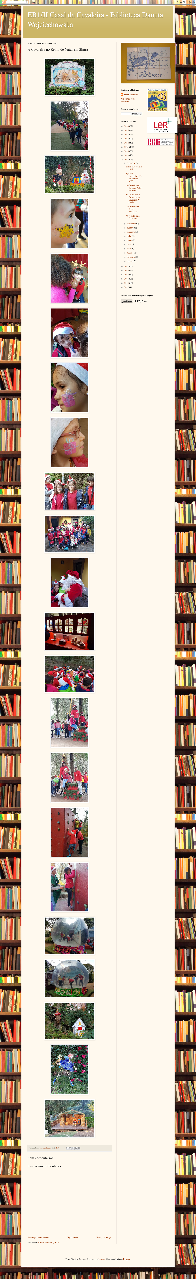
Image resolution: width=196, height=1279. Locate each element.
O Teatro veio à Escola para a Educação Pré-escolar (133, 198)
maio (129, 244)
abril (129, 248)
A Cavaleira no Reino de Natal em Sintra (133, 188)
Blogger (126, 1259)
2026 (126, 126)
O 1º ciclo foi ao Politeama (133, 217)
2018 (126, 159)
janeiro (130, 260)
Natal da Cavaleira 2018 (134, 168)
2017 (126, 266)
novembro (131, 223)
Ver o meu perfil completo (128, 100)
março (130, 252)
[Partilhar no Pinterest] (78, 1148)
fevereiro (131, 256)
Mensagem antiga (103, 1237)
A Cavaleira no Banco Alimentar (132, 209)
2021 (126, 146)
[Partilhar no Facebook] (75, 1148)
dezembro (131, 162)
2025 (126, 130)
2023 (126, 138)
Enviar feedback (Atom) (48, 1242)
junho (129, 240)
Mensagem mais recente (38, 1237)
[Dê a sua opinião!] (70, 1148)
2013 (126, 282)
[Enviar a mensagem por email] (67, 1148)
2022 (126, 142)
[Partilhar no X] (73, 1148)
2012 (126, 287)
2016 (126, 270)
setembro (131, 231)
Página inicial (72, 1237)
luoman (101, 1259)
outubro (130, 227)
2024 (126, 134)
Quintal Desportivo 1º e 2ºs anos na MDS (134, 177)
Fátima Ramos (131, 94)
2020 (126, 151)
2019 (126, 155)
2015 (126, 274)
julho (129, 235)
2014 (126, 278)
